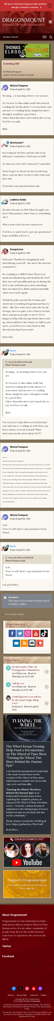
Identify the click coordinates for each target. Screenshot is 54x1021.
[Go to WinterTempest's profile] (5, 88)
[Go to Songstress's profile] (5, 251)
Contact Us (34, 995)
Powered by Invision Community (27, 1001)
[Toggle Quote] (6, 362)
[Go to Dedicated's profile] (8, 697)
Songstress (16, 249)
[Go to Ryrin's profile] (5, 353)
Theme (10, 995)
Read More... (12, 829)
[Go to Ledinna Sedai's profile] (5, 202)
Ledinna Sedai (18, 199)
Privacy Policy (22, 995)
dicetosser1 (16, 142)
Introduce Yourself (25, 75)
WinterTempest (13, 72)
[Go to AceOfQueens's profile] (8, 668)
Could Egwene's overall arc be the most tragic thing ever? (26, 700)
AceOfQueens (19, 673)
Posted (20, 89)
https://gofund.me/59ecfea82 (27, 824)
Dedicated (17, 706)
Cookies (43, 995)
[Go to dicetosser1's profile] (5, 145)
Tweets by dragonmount (15, 951)
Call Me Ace (18, 683)
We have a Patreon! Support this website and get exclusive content (25, 6)
